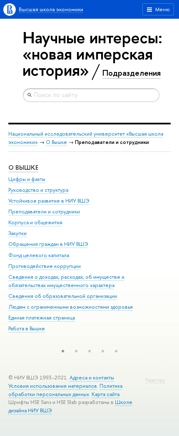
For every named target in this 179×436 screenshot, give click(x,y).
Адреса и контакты (92, 377)
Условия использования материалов (52, 385)
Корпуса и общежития (35, 222)
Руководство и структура (38, 189)
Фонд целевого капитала (38, 255)
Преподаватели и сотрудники (44, 211)
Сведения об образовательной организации (62, 296)
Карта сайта (105, 394)
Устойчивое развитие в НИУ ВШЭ (49, 200)
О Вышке (56, 142)
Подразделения (131, 72)
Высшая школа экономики (51, 9)
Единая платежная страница (41, 317)
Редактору (155, 380)
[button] (63, 351)
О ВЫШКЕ (23, 167)
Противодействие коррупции (44, 266)
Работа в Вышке (26, 328)
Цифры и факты (26, 179)
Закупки (17, 233)
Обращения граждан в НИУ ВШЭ (48, 244)
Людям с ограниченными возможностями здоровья (70, 306)
